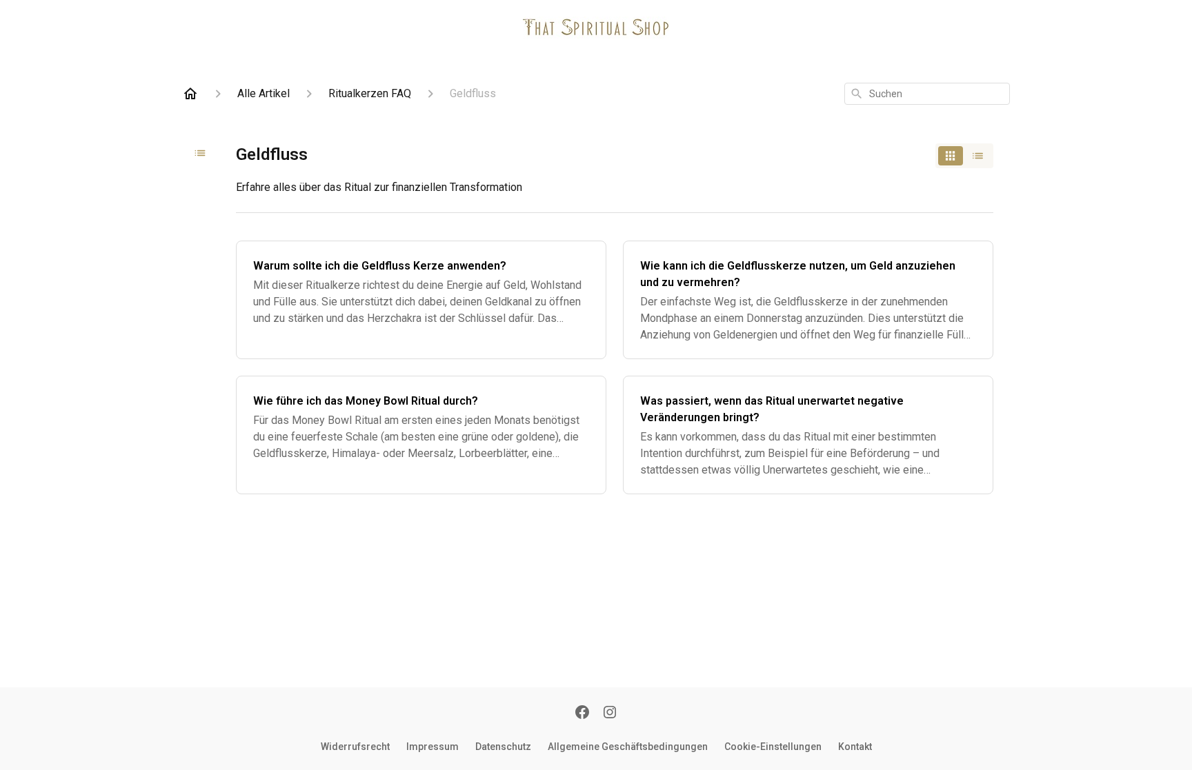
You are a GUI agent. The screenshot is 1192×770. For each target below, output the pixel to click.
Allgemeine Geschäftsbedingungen (628, 746)
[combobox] (927, 94)
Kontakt (855, 746)
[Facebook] (582, 713)
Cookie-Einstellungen (773, 746)
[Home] (190, 93)
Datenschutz (503, 746)
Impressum (432, 746)
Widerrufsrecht (355, 746)
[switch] (964, 155)
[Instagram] (610, 713)
